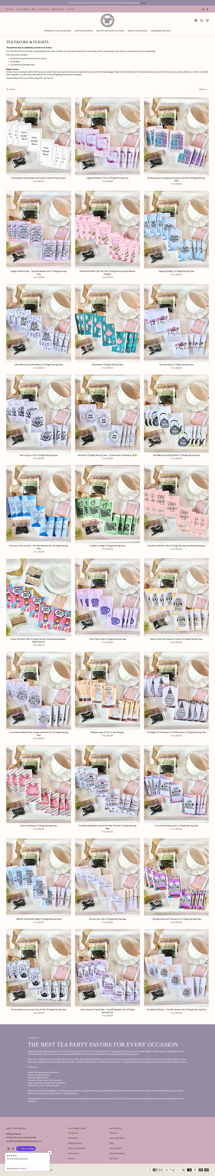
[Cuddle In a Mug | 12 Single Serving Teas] (107, 504)
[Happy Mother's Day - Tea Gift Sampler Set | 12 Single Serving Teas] (38, 230)
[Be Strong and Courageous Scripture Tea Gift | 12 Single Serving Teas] (176, 136)
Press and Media (22, 9)
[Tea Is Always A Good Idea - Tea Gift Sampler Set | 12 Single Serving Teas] (107, 968)
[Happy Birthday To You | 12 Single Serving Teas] (107, 136)
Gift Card (70, 9)
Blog (34, 9)
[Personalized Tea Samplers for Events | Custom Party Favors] (38, 136)
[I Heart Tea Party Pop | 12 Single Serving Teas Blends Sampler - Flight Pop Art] (38, 597)
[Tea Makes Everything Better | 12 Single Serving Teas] (176, 414)
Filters (12, 89)
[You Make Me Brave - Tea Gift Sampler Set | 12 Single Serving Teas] (176, 968)
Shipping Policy (75, 1143)
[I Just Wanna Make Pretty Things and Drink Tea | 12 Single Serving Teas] (38, 691)
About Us (10, 9)
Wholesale (73, 1138)
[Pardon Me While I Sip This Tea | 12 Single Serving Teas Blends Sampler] (107, 230)
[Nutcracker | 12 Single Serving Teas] (107, 323)
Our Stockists (43, 9)
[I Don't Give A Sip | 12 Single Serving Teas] (107, 597)
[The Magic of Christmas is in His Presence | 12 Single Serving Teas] (176, 691)
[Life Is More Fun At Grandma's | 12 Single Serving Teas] (38, 323)
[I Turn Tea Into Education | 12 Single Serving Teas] (176, 784)
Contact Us (73, 1133)
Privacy (71, 1158)
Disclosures (73, 1153)
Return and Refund (76, 1148)
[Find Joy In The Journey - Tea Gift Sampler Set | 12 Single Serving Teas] (38, 504)
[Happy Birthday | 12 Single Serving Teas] (176, 230)
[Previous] (7, 3)
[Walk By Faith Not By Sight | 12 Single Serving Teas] (38, 877)
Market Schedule (57, 9)
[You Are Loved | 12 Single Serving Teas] (176, 323)
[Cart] (207, 20)
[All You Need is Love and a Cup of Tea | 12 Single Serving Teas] (38, 968)
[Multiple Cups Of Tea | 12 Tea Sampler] (107, 691)
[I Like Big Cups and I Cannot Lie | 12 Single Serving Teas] (176, 877)
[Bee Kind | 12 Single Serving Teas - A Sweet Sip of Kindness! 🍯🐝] (107, 414)
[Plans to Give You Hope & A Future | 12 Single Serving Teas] (176, 597)
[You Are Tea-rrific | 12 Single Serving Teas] (107, 877)
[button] (57, 31)
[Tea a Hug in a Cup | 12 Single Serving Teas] (38, 414)
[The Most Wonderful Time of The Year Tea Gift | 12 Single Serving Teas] (107, 784)
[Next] (208, 3)
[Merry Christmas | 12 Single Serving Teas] (38, 784)
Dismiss (149, 3)
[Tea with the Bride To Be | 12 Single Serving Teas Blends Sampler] (176, 504)
